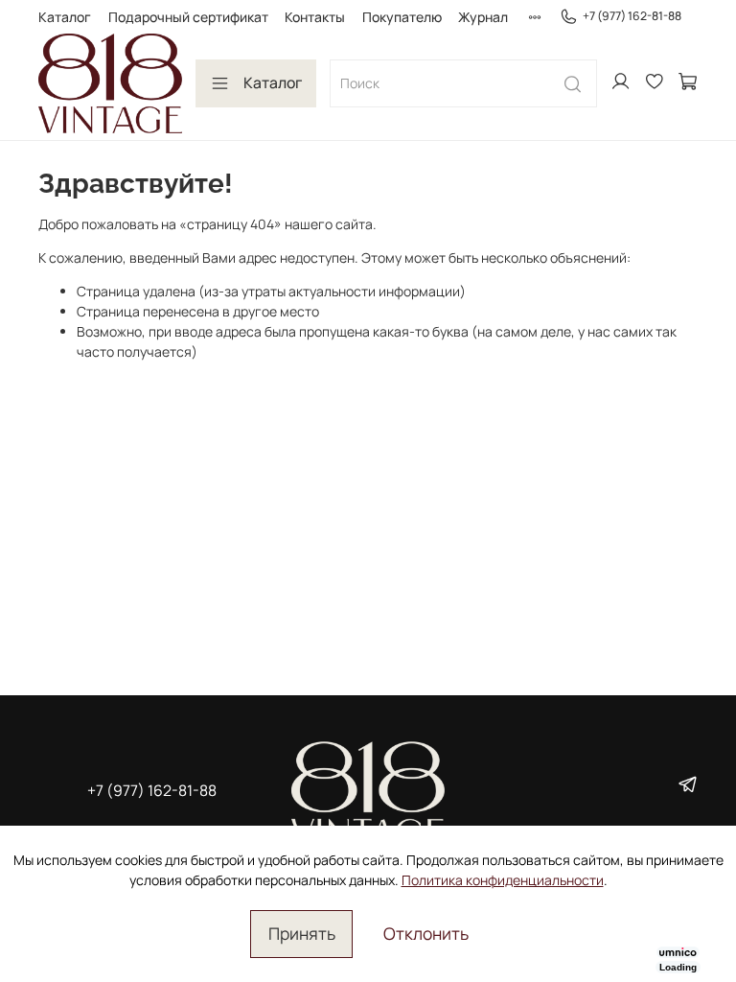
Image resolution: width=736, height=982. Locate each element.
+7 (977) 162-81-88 (632, 16)
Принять (301, 933)
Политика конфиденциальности (503, 880)
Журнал (483, 17)
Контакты (315, 17)
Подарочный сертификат (188, 17)
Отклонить (426, 933)
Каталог (64, 17)
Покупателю (402, 17)
